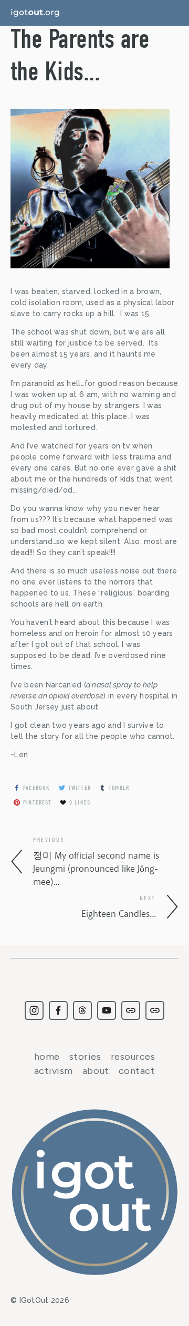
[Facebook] (58, 1010)
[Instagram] (34, 1010)
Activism (53, 1071)
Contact (137, 1071)
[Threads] (82, 1010)
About (95, 1071)
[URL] (130, 1010)
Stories (85, 1056)
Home (47, 1056)
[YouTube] (106, 1010)
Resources (133, 1056)
